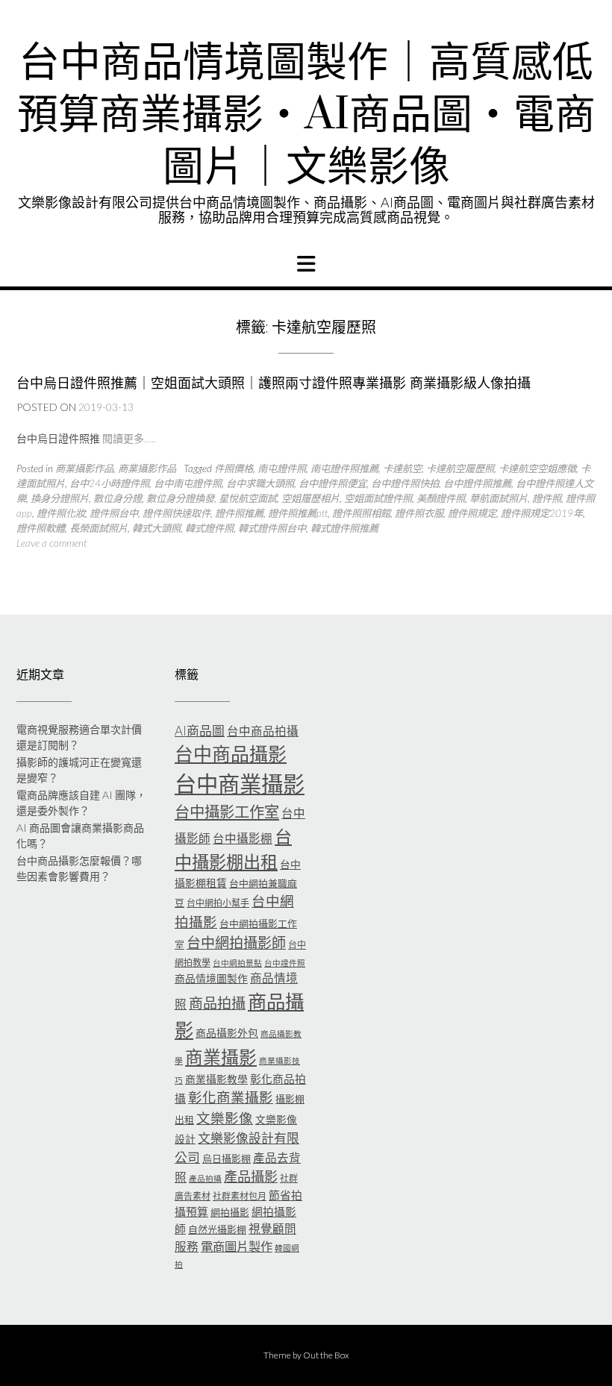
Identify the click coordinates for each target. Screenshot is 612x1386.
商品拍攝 (217, 1003)
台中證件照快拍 (405, 483)
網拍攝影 (229, 1212)
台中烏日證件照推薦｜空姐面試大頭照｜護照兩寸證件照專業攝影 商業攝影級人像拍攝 (273, 383)
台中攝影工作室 (227, 812)
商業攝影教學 (216, 1079)
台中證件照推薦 (477, 483)
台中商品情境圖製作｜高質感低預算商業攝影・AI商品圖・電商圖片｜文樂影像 (306, 115)
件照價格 (233, 468)
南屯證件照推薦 (344, 468)
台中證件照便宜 (332, 483)
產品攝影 (251, 1176)
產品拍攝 (205, 1178)
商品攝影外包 (227, 1032)
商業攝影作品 (84, 468)
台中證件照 (284, 963)
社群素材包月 (239, 1196)
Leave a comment (51, 543)
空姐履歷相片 (310, 498)
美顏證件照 (440, 498)
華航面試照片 (498, 498)
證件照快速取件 (176, 513)
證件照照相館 (361, 513)
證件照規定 (472, 513)
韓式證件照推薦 (344, 528)
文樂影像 (224, 1118)
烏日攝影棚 (226, 1158)
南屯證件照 (281, 468)
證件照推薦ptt (298, 513)
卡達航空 (402, 468)
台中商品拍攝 (263, 731)
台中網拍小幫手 (218, 903)
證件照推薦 (239, 513)
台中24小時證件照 (109, 483)
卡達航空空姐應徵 (537, 468)
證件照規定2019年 (542, 513)
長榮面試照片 (98, 528)
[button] (306, 264)
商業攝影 (221, 1057)
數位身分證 (117, 498)
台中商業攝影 (240, 784)
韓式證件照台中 (272, 528)
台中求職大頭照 (260, 483)
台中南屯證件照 (188, 483)
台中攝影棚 (242, 838)
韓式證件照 (209, 528)
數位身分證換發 (180, 498)
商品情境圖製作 (211, 978)
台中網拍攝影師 (236, 942)
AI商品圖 (200, 731)
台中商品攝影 (231, 753)
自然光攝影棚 (217, 1229)
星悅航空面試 (248, 498)
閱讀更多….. (129, 438)
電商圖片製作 (236, 1246)
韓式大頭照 (156, 528)
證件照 (546, 498)
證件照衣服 (419, 513)
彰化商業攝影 (230, 1097)
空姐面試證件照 (378, 498)
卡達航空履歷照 (460, 468)
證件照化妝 (61, 513)
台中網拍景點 (237, 963)
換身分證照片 (60, 498)
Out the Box (326, 1355)
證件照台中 (114, 513)
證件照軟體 (40, 528)
